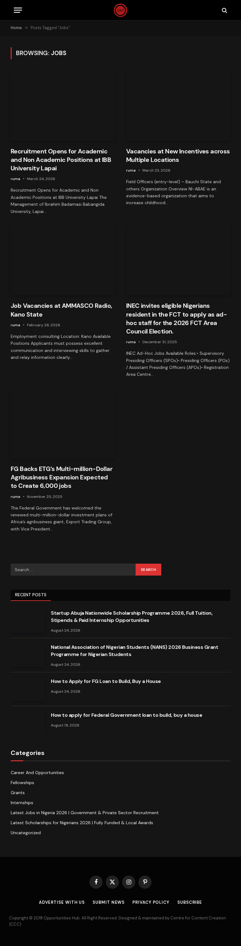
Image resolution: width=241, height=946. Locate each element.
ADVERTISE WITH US (62, 902)
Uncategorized (26, 832)
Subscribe (189, 902)
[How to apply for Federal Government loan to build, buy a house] (28, 723)
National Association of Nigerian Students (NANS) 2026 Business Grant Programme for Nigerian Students (134, 651)
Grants (18, 792)
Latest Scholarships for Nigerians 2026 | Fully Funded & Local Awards (82, 822)
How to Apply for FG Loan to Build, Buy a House (106, 681)
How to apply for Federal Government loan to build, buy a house (126, 715)
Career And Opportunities (37, 772)
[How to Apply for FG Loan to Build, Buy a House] (28, 689)
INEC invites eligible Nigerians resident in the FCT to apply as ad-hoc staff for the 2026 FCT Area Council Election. (176, 318)
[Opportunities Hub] (121, 10)
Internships (22, 802)
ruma (15, 178)
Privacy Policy (150, 902)
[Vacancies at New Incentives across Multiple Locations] (178, 106)
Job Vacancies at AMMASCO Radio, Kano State (61, 310)
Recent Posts (30, 594)
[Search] (224, 10)
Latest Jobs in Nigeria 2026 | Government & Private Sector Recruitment (85, 812)
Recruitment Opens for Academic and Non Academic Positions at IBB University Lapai (61, 159)
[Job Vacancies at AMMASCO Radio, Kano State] (63, 260)
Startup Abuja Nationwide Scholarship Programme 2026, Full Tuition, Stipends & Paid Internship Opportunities (131, 616)
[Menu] (18, 10)
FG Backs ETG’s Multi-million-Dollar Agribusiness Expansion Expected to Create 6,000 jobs (61, 477)
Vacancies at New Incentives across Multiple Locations (178, 155)
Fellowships (22, 782)
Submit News (109, 902)
